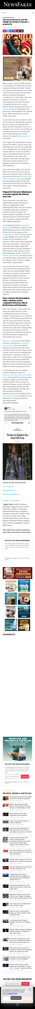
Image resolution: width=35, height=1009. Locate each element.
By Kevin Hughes (21, 926)
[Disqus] (17, 661)
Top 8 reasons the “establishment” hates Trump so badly (20, 904)
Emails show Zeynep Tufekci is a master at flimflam (19, 822)
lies (27, 518)
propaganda (18, 523)
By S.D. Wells (20, 800)
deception (6, 514)
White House (7, 525)
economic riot (8, 516)
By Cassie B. (19, 863)
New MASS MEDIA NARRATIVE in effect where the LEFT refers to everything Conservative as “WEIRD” (21, 830)
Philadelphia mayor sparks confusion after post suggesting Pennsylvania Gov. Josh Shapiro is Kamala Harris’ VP (20, 877)
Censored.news (8, 486)
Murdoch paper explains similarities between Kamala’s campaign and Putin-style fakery (21, 931)
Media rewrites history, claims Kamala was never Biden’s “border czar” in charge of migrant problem (21, 966)
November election (16, 521)
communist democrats (11, 511)
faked (23, 516)
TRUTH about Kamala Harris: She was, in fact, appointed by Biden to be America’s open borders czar (20, 940)
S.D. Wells (14, 27)
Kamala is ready (8, 341)
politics (26, 521)
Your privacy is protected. (11, 558)
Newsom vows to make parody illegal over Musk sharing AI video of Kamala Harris (20, 912)
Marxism (6, 521)
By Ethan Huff (19, 810)
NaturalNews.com (9, 490)
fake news (17, 516)
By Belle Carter (20, 881)
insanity (5, 518)
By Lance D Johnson (21, 846)
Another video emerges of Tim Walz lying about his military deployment (21, 860)
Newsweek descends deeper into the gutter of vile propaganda (20, 958)
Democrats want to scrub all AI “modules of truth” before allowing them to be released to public (21, 949)
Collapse (14, 509)
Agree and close (16, 998)
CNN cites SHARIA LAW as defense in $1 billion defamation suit (21, 868)
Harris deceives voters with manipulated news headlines (18, 814)
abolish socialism (20, 504)
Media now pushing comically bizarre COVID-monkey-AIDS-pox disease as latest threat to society (20, 806)
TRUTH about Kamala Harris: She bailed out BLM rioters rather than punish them (20, 887)
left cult (23, 518)
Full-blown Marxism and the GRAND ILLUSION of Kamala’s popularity (21, 797)
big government (17, 507)
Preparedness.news (10, 396)
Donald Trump (24, 514)
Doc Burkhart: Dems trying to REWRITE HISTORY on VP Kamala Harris (20, 922)
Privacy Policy (13, 994)
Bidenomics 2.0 (24, 136)
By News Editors (20, 817)
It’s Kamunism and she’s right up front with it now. (17, 375)
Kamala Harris (14, 518)
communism (22, 509)
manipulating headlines (11, 235)
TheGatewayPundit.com (11, 494)
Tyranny (26, 523)
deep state (15, 514)
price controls (8, 523)
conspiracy (23, 511)
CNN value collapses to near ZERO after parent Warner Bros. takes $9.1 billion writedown (21, 852)
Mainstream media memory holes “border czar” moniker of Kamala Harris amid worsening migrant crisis (21, 896)
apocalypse (7, 507)
